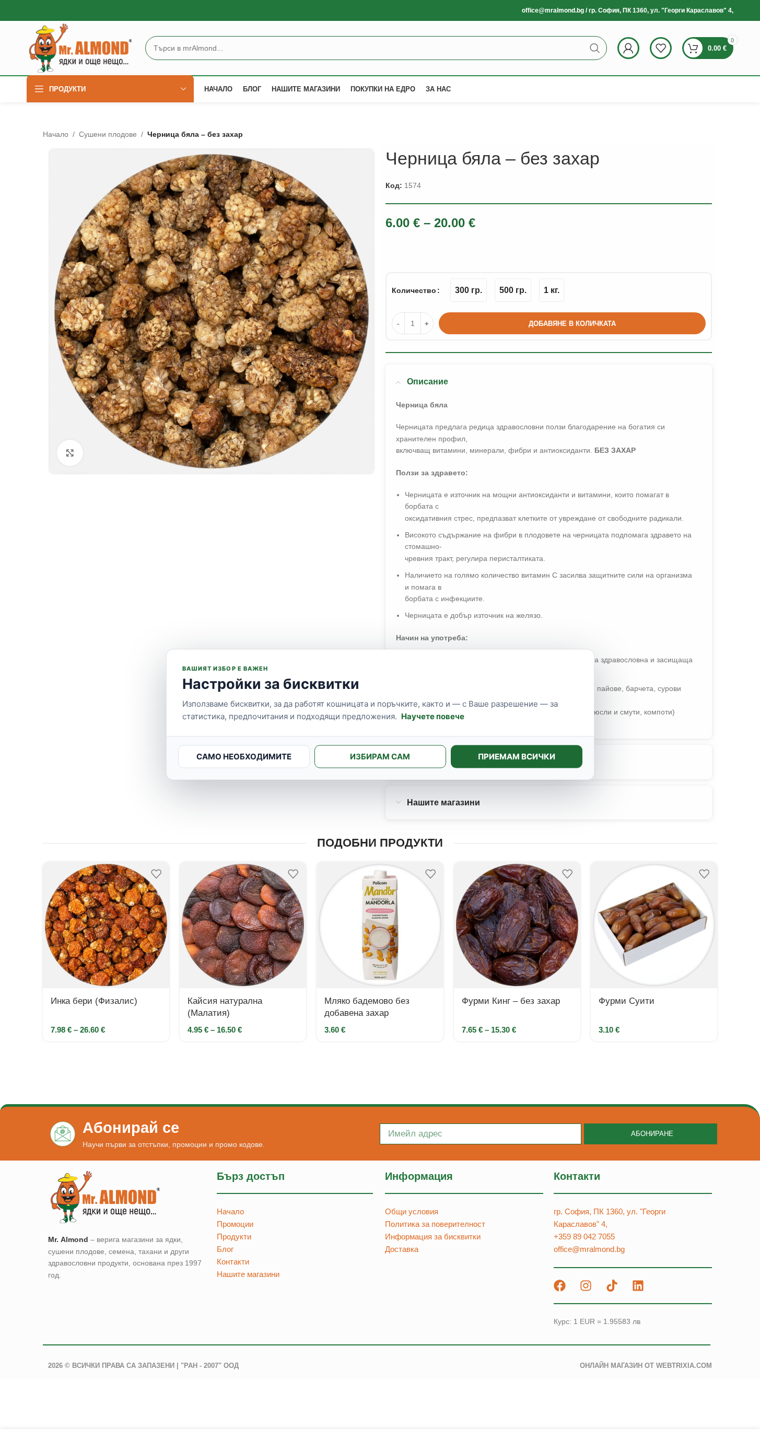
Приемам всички (516, 756)
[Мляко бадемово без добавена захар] (380, 925)
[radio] (468, 290)
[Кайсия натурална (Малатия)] (243, 925)
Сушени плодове (108, 134)
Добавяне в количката (572, 323)
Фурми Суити (626, 1001)
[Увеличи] (70, 453)
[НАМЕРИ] (595, 48)
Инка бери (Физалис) (94, 1001)
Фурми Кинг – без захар (511, 1001)
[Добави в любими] (156, 873)
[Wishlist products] (661, 48)
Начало (55, 134)
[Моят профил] (628, 48)
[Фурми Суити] (654, 925)
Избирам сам (380, 756)
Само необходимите (243, 756)
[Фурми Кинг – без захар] (517, 925)
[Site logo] (81, 47)
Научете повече (432, 716)
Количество (414, 290)
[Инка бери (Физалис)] (106, 925)
